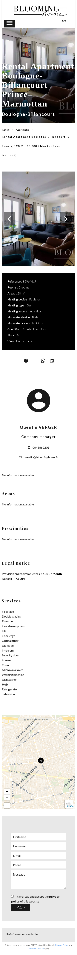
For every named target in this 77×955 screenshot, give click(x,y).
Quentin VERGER (38, 427)
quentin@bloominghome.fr (41, 457)
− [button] (7, 797)
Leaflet (70, 806)
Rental (6, 129)
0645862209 (41, 447)
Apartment (22, 129)
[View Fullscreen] (7, 805)
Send (20, 907)
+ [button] (7, 791)
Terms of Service (36, 948)
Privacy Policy (61, 945)
